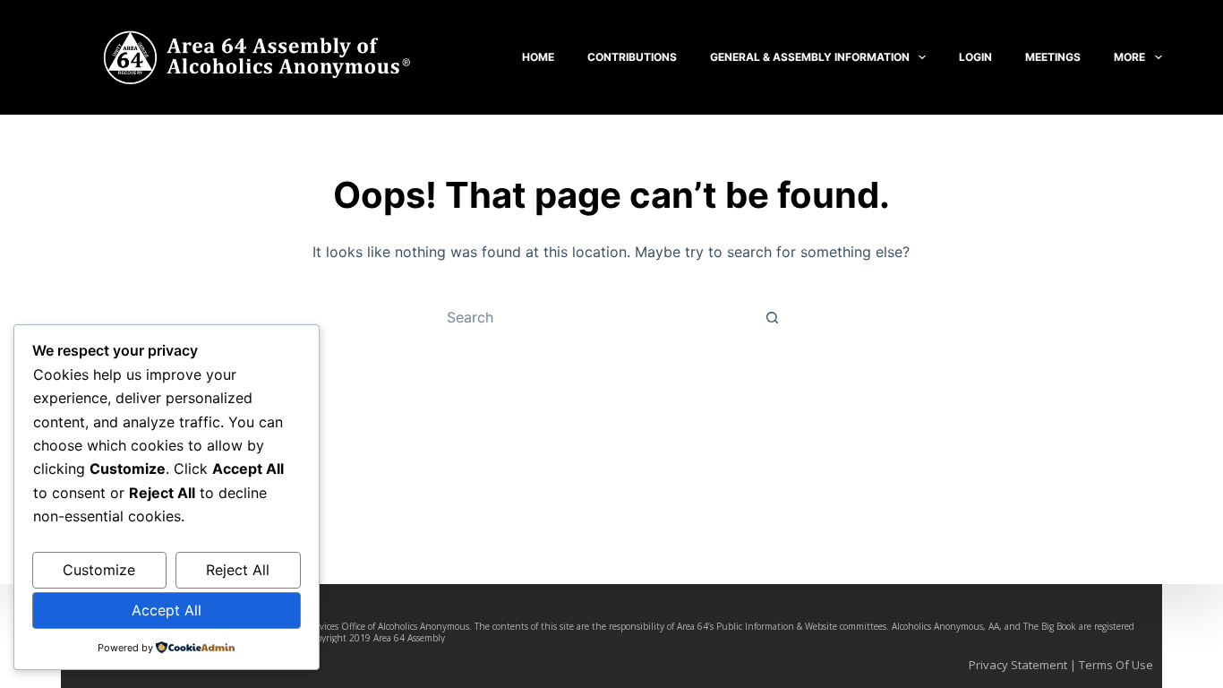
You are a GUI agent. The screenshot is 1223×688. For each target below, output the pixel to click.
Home (538, 57)
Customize (99, 570)
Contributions (632, 57)
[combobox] (594, 317)
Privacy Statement (1018, 665)
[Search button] (773, 317)
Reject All (237, 570)
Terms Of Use (1116, 665)
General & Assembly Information (810, 57)
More (1129, 57)
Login (975, 57)
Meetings (1053, 57)
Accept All (166, 610)
